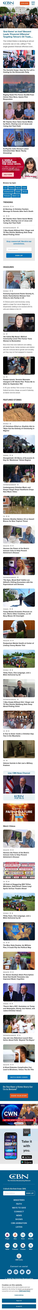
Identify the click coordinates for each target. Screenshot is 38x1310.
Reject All (19, 1301)
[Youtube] (9, 1272)
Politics (11, 188)
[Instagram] (22, 1272)
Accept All (19, 1306)
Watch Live (16, 196)
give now (24, 3)
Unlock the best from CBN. (14, 1189)
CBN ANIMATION (19, 1223)
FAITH (19, 1203)
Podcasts (7, 196)
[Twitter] (28, 1272)
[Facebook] (16, 1272)
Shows (25, 192)
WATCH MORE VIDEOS (18, 1077)
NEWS (19, 1215)
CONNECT (19, 1211)
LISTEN (19, 1226)
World (18, 188)
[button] (32, 3)
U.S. (5, 188)
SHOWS (19, 1219)
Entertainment (9, 192)
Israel (24, 188)
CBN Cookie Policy (24, 1291)
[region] (19, 1294)
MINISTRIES (19, 1200)
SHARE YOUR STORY (19, 1096)
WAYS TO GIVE (19, 1207)
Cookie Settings (19, 1295)
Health (18, 192)
